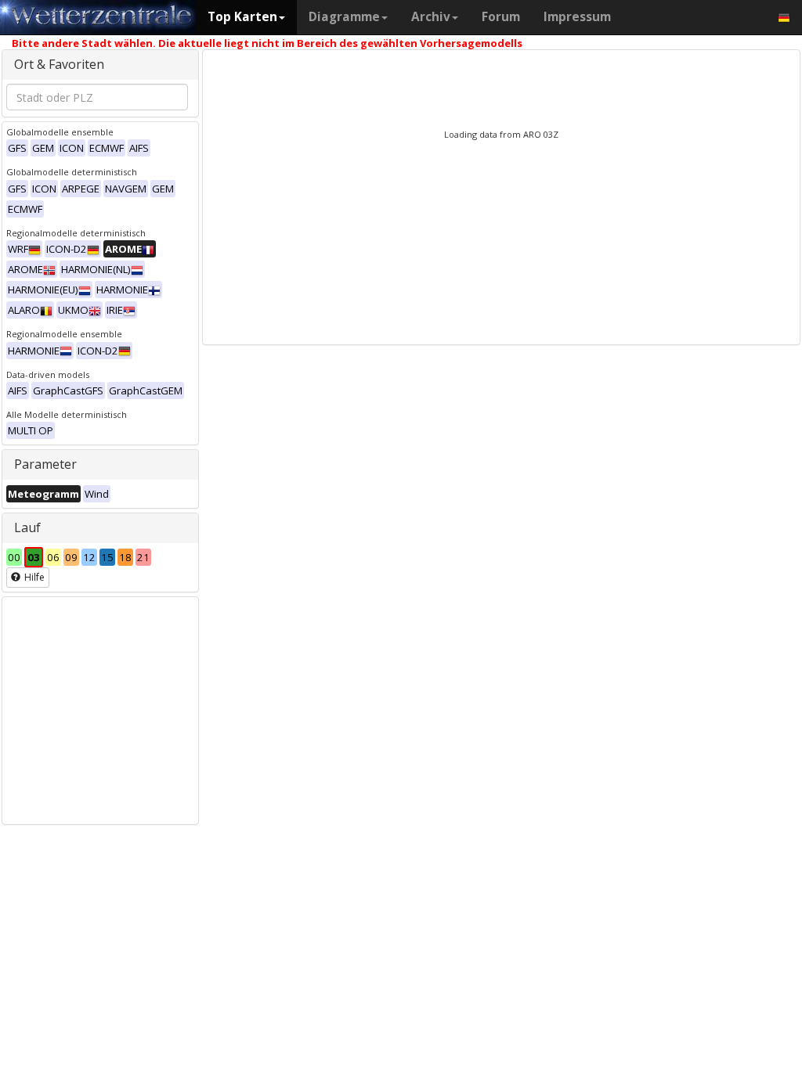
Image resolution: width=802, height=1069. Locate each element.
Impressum (577, 17)
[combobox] (97, 97)
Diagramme (344, 17)
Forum (501, 17)
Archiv (430, 17)
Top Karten (242, 17)
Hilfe (33, 577)
